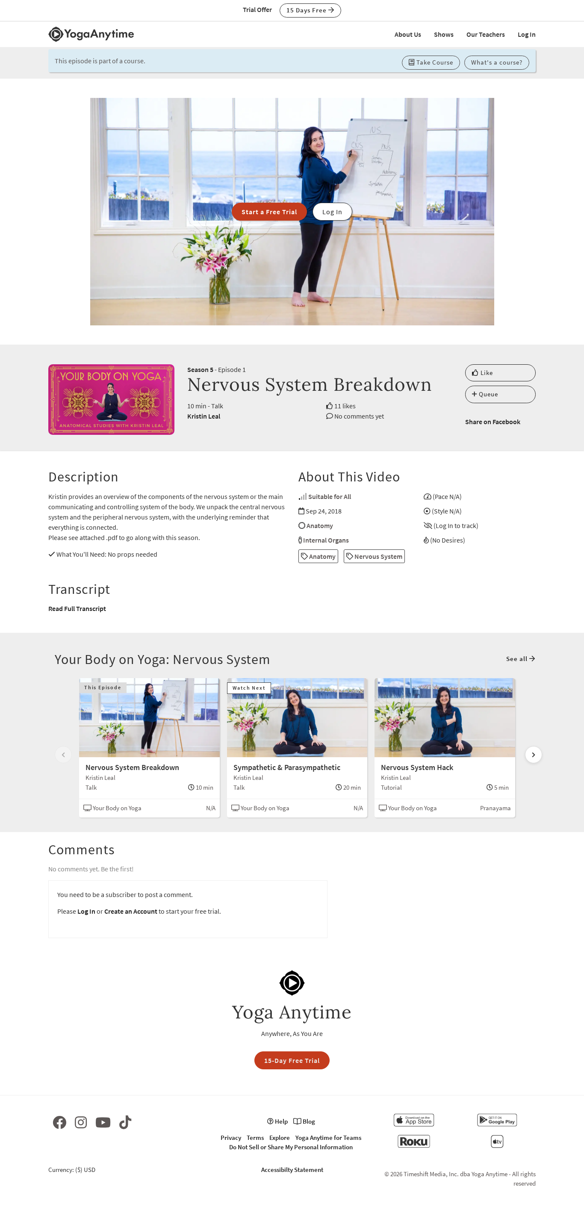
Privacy (231, 1137)
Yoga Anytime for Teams (328, 1137)
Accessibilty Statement (292, 1170)
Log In (527, 34)
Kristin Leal (203, 416)
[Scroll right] (533, 754)
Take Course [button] (434, 62)
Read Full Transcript (77, 608)
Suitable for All (329, 496)
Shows (444, 34)
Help (281, 1121)
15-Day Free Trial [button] (292, 1060)
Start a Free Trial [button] (269, 211)
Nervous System (377, 556)
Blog (308, 1121)
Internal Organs (326, 540)
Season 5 (200, 369)
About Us (408, 34)
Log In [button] (332, 211)
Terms (255, 1137)
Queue (487, 394)
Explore (279, 1137)
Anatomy (320, 525)
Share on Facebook (492, 421)
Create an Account (130, 911)
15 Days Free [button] (307, 10)
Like (486, 373)
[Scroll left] (63, 754)
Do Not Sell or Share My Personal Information (291, 1147)
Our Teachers (485, 34)
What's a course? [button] (496, 62)
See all (517, 659)
